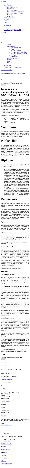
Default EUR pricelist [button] (6, 425)
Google (10, 382)
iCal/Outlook (4, 382)
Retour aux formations (6, 70)
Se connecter (7, 25)
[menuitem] (6, 4)
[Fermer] (1, 42)
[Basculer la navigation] (4, 39)
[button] (15, 379)
